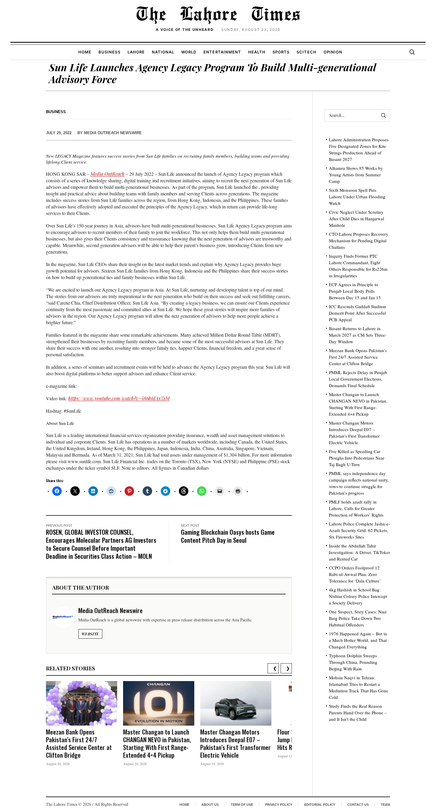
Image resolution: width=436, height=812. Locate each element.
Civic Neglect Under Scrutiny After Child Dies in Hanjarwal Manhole (356, 218)
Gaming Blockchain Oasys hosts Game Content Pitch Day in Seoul (228, 536)
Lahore (136, 52)
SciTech (306, 52)
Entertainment (222, 52)
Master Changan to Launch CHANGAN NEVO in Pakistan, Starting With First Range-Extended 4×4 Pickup (157, 743)
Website (90, 633)
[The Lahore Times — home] (218, 14)
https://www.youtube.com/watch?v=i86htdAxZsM (119, 398)
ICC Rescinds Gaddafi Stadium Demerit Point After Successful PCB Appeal (357, 312)
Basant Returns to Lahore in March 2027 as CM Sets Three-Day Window (357, 334)
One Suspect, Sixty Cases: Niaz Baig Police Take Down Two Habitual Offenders (358, 618)
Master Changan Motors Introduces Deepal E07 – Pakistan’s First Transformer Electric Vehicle (235, 743)
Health (256, 52)
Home (84, 52)
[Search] (412, 51)
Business (109, 52)
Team (385, 804)
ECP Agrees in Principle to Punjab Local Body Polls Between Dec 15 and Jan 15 (355, 290)
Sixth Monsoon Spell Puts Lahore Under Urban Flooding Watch (357, 196)
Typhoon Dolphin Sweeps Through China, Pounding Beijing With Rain (353, 662)
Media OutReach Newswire (113, 133)
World (188, 52)
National (163, 52)
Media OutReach (107, 174)
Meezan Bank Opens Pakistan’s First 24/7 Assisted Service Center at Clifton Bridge (79, 743)
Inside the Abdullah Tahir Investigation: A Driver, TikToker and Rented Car (359, 552)
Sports (281, 52)
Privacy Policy (278, 804)
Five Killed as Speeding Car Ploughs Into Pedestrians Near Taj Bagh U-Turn (356, 457)
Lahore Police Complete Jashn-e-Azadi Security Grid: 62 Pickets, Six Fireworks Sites (359, 530)
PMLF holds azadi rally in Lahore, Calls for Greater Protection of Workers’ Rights (356, 508)
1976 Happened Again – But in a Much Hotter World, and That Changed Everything (358, 640)
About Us (210, 804)
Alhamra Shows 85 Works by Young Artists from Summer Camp (356, 174)
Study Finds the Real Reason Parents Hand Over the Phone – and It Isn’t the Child (358, 712)
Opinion (333, 52)
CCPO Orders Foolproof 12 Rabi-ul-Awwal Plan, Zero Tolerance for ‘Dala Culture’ (355, 574)
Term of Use (242, 804)
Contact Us (358, 804)
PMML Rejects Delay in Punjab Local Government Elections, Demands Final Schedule (358, 378)
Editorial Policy (319, 804)
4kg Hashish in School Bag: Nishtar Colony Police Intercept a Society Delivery (358, 596)
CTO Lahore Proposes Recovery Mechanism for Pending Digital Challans (358, 240)
